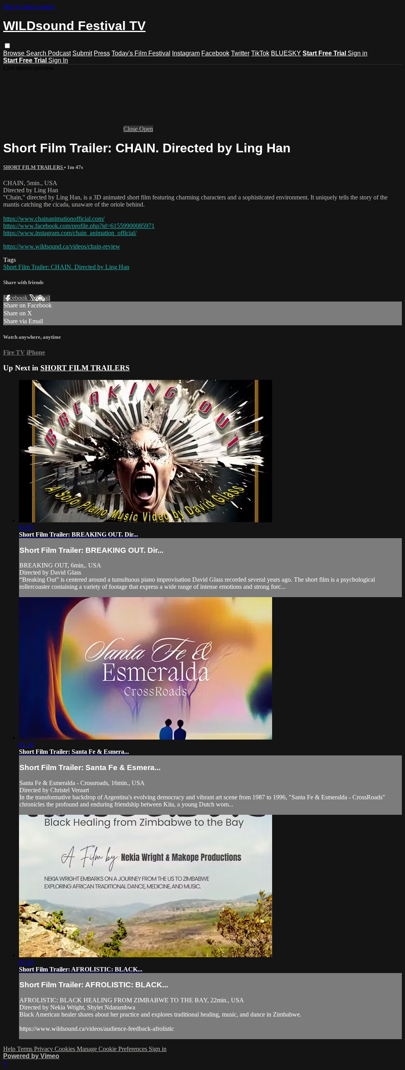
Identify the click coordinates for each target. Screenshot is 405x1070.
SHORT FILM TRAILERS (33, 167)
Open (146, 128)
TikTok (260, 53)
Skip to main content (29, 6)
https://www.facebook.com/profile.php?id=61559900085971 (79, 225)
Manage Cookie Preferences (113, 1048)
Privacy (44, 1048)
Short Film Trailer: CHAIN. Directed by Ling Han (66, 267)
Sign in (357, 53)
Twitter (240, 53)
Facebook (215, 53)
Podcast (59, 53)
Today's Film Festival (141, 53)
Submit (82, 53)
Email (43, 297)
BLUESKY (286, 53)
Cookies (66, 1048)
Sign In (58, 60)
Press (102, 53)
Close (131, 128)
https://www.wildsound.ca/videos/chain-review (61, 246)
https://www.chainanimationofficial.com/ (53, 218)
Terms (25, 1048)
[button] (7, 45)
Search (37, 53)
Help (10, 1048)
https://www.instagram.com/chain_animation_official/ (69, 233)
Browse (14, 53)
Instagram (186, 53)
